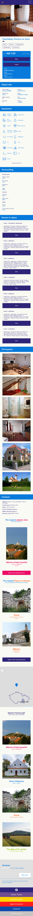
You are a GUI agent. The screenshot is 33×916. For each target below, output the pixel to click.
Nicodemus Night (16, 899)
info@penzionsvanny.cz (11, 509)
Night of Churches (16, 904)
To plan (16, 64)
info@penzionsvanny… (9, 70)
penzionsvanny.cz (8, 73)
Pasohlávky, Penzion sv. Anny (16, 39)
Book (16, 59)
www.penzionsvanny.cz (11, 511)
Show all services (16, 163)
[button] (16, 685)
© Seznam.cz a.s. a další (29, 706)
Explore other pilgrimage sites (16, 572)
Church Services (16, 913)
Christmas (16, 909)
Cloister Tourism (16, 895)
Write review (25, 875)
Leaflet (24, 706)
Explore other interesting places (16, 659)
